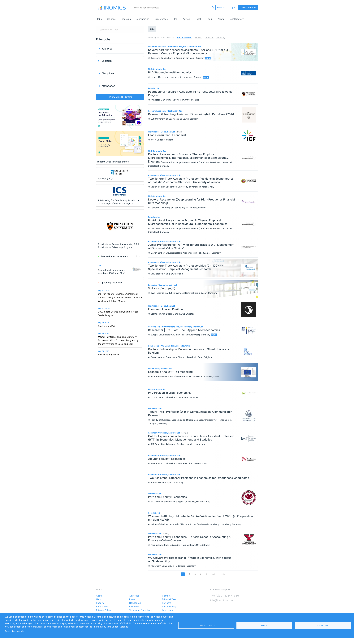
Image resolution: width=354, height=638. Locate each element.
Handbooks (135, 603)
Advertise (134, 596)
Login (232, 7)
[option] (120, 269)
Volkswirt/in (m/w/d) (109, 354)
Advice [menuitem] (186, 19)
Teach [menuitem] (198, 19)
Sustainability (169, 606)
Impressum (167, 610)
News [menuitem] (221, 19)
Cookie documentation (15, 631)
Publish (221, 7)
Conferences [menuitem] (161, 19)
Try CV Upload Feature (120, 96)
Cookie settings (206, 625)
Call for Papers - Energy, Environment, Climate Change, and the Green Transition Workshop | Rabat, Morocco (120, 297)
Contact (166, 596)
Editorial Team (169, 599)
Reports (100, 603)
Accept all (322, 625)
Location (106, 60)
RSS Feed (134, 606)
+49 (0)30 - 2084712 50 (224, 595)
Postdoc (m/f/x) (106, 326)
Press (132, 599)
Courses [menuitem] (111, 19)
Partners (166, 603)
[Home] (112, 7)
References (102, 606)
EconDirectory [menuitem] (236, 19)
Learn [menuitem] (210, 19)
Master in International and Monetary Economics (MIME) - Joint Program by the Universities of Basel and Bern (118, 340)
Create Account (248, 7)
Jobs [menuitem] (99, 19)
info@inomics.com (221, 600)
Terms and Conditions (140, 610)
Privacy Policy (103, 610)
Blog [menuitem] (175, 19)
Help (98, 599)
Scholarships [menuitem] (142, 19)
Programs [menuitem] (126, 19)
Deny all (264, 625)
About (99, 596)
